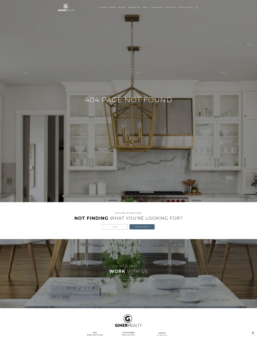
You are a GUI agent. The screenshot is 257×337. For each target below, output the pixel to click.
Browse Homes (142, 227)
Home (115, 227)
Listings (103, 7)
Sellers (121, 7)
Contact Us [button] (128, 280)
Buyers (112, 7)
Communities (134, 7)
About (146, 7)
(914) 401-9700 (128, 335)
